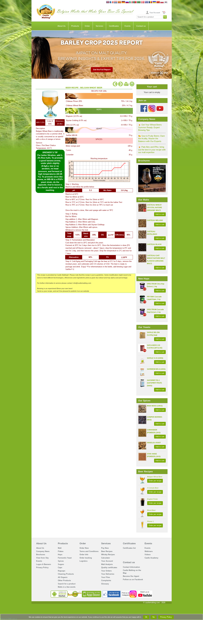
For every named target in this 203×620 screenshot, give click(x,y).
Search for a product (66, 584)
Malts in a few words (66, 587)
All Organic (63, 577)
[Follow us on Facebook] (144, 106)
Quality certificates (109, 567)
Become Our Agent (131, 576)
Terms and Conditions (89, 551)
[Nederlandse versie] (115, 2)
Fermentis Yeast (65, 558)
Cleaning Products (66, 574)
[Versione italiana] (131, 2)
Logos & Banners (43, 564)
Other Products (64, 580)
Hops (60, 554)
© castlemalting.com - (154, 603)
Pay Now (105, 548)
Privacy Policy (42, 567)
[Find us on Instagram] (129, 591)
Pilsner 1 (150, 521)
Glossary (105, 584)
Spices (61, 561)
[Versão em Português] (135, 2)
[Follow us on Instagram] (152, 106)
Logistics (83, 561)
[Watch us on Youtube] (145, 591)
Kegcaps (61, 571)
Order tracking (86, 558)
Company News (42, 551)
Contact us (141, 26)
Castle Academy (151, 558)
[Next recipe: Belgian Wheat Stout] (120, 83)
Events (127, 26)
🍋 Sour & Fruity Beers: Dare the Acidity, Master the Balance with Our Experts (151, 138)
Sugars (61, 564)
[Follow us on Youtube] (160, 106)
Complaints (106, 580)
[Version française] (111, 2)
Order (87, 26)
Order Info (84, 554)
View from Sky (42, 558)
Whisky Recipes (108, 554)
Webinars (149, 551)
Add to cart (159, 214)
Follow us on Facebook (133, 579)
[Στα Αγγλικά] (146, 2)
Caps (60, 567)
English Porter (152, 499)
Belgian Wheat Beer (154, 477)
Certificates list (129, 548)
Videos (148, 554)
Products (75, 26)
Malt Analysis (107, 564)
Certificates (114, 26)
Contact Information (131, 567)
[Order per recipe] (132, 83)
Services (99, 26)
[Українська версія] (154, 2)
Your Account (154, 13)
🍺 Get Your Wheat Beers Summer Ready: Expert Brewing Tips (150, 127)
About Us (61, 26)
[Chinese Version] (158, 2)
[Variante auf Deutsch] (123, 2)
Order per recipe (155, 481)
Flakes (60, 551)
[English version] (108, 2)
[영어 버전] (166, 2)
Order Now (84, 548)
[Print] (126, 83)
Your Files (105, 577)
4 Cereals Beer (153, 488)
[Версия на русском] (127, 2)
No (153, 617)
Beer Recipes (106, 551)
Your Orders (106, 571)
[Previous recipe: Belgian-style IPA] (115, 83)
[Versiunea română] (150, 2)
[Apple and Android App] (76, 591)
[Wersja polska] (162, 2)
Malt (59, 548)
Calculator (105, 558)
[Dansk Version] (142, 2)
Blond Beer (151, 510)
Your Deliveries (107, 574)
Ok (146, 617)
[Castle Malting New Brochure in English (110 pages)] (152, 166)
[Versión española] (119, 2)
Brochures (40, 554)
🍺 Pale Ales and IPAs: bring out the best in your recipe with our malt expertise (152, 149)
